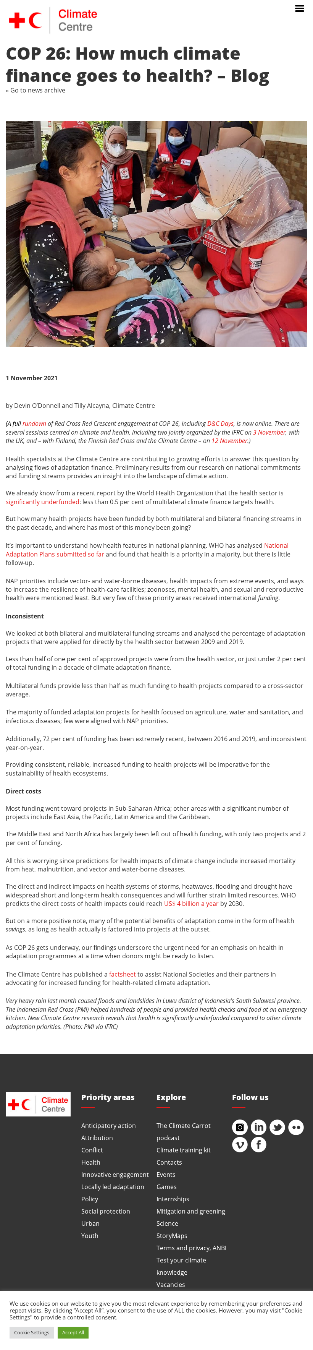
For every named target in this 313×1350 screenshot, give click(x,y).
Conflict (92, 1150)
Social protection (105, 1211)
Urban (90, 1223)
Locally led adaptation (112, 1187)
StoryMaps (171, 1236)
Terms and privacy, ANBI (191, 1248)
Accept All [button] (73, 1332)
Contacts (169, 1162)
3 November (269, 432)
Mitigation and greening (190, 1211)
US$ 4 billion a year (191, 903)
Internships (172, 1199)
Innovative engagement (115, 1174)
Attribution (97, 1138)
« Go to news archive (35, 90)
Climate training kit (183, 1150)
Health (90, 1162)
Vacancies (170, 1284)
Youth (89, 1236)
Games (166, 1187)
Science (167, 1223)
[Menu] (299, 7)
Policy (89, 1199)
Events (166, 1174)
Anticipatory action (108, 1125)
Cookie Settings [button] (31, 1332)
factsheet (122, 974)
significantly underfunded (42, 502)
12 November (229, 440)
